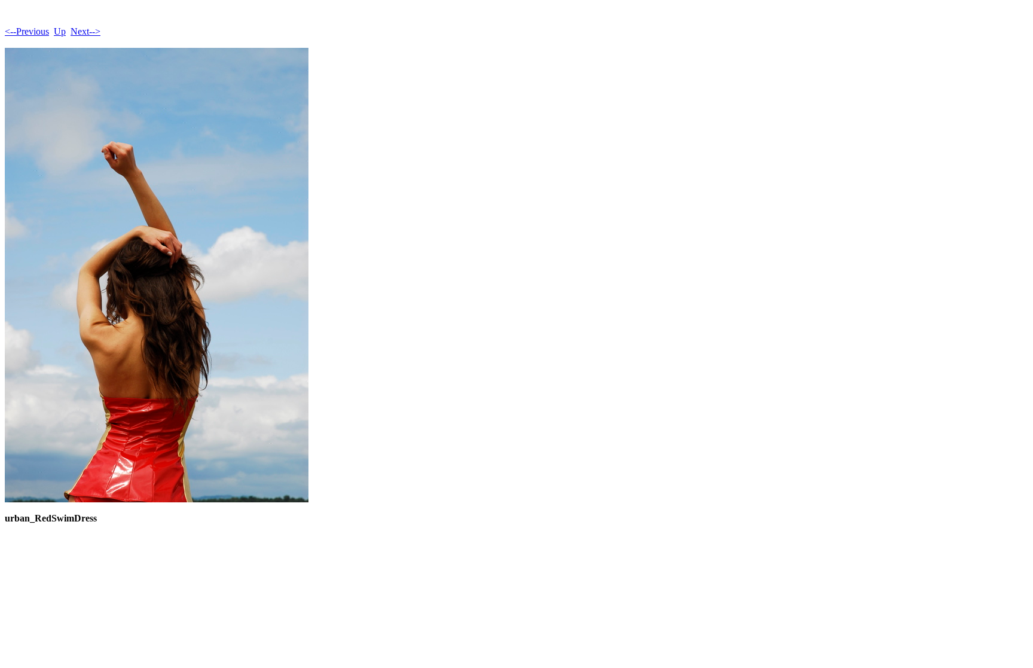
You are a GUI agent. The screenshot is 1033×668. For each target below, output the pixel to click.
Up (60, 31)
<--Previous (27, 31)
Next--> (85, 31)
